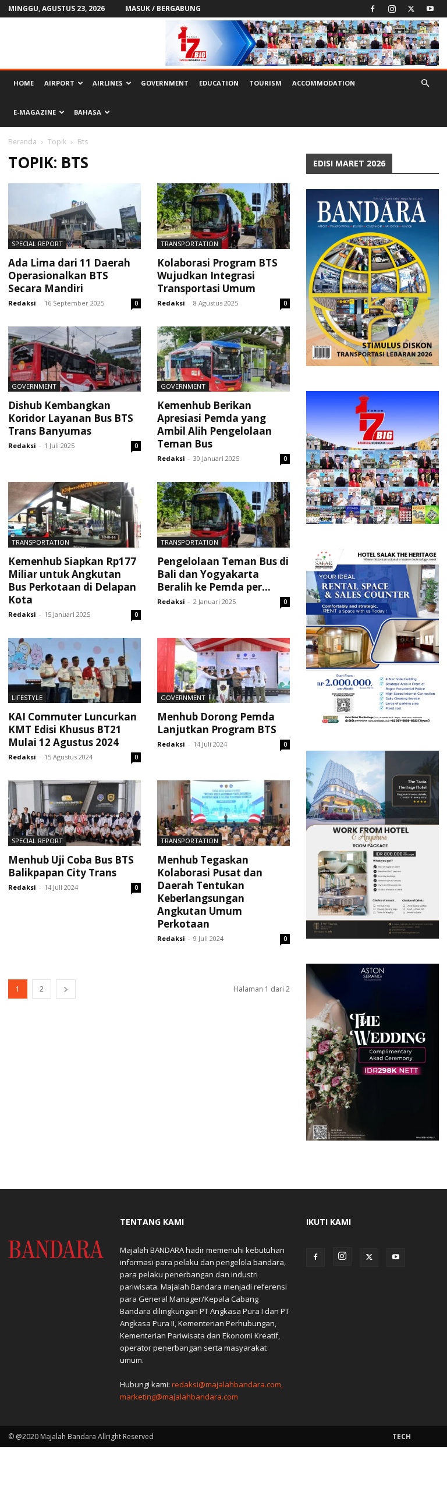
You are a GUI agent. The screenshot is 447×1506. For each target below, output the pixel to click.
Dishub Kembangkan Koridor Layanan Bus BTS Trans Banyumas (70, 418)
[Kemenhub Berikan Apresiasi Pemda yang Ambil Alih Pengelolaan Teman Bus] (223, 359)
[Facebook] (372, 8)
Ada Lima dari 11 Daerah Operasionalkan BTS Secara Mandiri (69, 275)
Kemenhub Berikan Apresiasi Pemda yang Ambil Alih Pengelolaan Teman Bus (214, 424)
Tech (401, 1436)
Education (219, 83)
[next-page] (66, 989)
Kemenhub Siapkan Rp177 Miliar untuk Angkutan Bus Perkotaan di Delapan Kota (72, 580)
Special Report (37, 243)
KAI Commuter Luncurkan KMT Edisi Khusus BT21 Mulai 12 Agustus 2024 (72, 729)
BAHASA (87, 112)
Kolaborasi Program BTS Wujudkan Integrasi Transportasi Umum (217, 275)
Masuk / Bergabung (163, 8)
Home (23, 83)
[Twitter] (411, 8)
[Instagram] (391, 8)
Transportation (189, 243)
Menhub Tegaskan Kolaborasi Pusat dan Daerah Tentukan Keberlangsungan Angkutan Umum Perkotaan (209, 891)
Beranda (22, 142)
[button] (425, 83)
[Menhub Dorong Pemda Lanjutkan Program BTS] (223, 671)
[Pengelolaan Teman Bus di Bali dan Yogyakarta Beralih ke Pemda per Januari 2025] (223, 515)
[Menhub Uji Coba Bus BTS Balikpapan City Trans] (74, 813)
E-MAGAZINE (34, 112)
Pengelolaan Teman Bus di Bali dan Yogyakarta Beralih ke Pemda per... (223, 574)
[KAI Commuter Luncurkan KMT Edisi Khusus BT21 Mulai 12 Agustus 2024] (74, 671)
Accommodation (323, 83)
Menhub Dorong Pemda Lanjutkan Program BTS (216, 723)
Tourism (265, 83)
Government (165, 83)
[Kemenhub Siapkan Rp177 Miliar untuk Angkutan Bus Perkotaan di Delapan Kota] (74, 515)
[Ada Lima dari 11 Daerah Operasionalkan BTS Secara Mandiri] (74, 216)
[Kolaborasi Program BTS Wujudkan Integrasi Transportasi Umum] (223, 216)
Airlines (108, 83)
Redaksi (22, 303)
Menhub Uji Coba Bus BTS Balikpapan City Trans (71, 866)
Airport (59, 83)
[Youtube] (430, 8)
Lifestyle (27, 697)
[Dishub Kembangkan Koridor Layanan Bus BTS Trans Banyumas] (74, 359)
